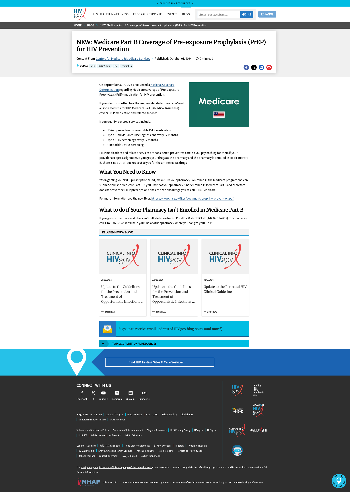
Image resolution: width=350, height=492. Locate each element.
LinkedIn (130, 399)
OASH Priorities (133, 435)
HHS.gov (211, 430)
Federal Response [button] (147, 14)
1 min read (161, 311)
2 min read (110, 311)
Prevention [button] (127, 65)
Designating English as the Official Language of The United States (116, 467)
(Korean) (162, 445)
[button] (246, 14)
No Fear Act (115, 435)
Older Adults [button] (104, 65)
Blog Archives (134, 414)
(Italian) (87, 455)
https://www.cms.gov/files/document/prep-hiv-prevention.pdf (192, 198)
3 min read (212, 311)
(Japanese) (151, 455)
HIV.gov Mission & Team (89, 414)
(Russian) (197, 445)
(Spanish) (86, 445)
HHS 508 (83, 435)
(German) (108, 455)
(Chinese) (110, 445)
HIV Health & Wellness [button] (111, 14)
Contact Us (152, 414)
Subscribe (144, 399)
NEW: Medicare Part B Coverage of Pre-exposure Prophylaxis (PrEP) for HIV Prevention (153, 25)
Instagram (117, 399)
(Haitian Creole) (115, 450)
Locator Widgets (115, 414)
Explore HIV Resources (175, 3)
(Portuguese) (190, 450)
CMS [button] (92, 66)
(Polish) (165, 450)
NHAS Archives (117, 419)
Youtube (103, 399)
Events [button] (171, 14)
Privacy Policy (169, 414)
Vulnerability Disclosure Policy (93, 430)
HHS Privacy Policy (180, 430)
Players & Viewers (157, 430)
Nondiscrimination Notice (92, 419)
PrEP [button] (115, 66)
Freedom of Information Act (128, 430)
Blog (186, 14)
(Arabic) (87, 450)
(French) (145, 450)
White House (98, 435)
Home (78, 25)
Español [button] (267, 14)
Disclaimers (187, 414)
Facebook (82, 399)
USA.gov (198, 430)
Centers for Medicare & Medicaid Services (123, 59)
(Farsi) (129, 455)
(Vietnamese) (137, 445)
